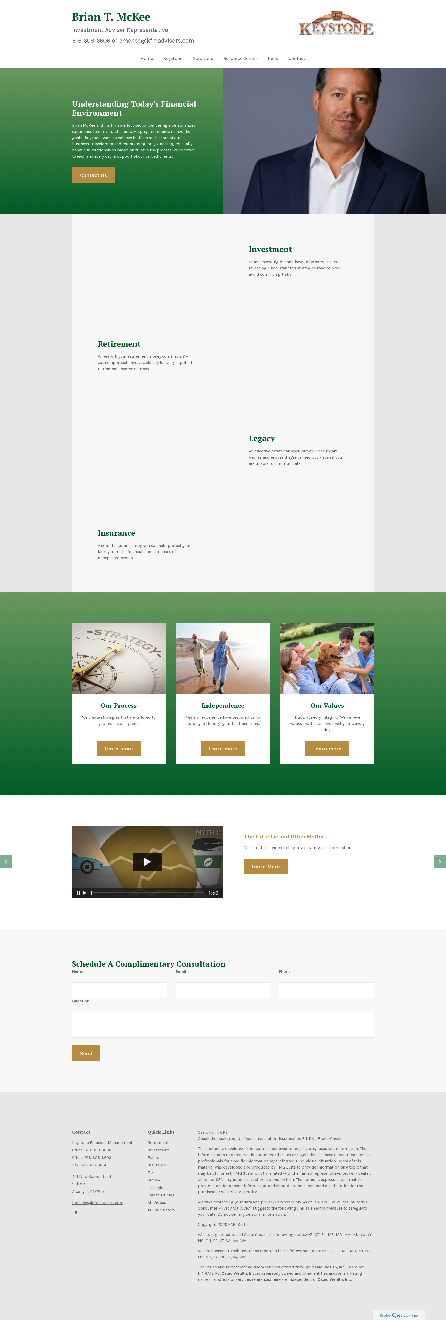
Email (181, 971)
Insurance (157, 1165)
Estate (153, 1157)
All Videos (157, 1202)
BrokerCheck (329, 1138)
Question (81, 1000)
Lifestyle (155, 1187)
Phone (285, 971)
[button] (172, 59)
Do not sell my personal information (251, 1214)
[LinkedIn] (74, 1212)
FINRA (204, 1273)
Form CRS (218, 1132)
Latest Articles (161, 1195)
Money (154, 1180)
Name (77, 971)
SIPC (215, 1273)
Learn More (266, 867)
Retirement (158, 1142)
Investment (158, 1150)
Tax (151, 1172)
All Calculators (161, 1209)
